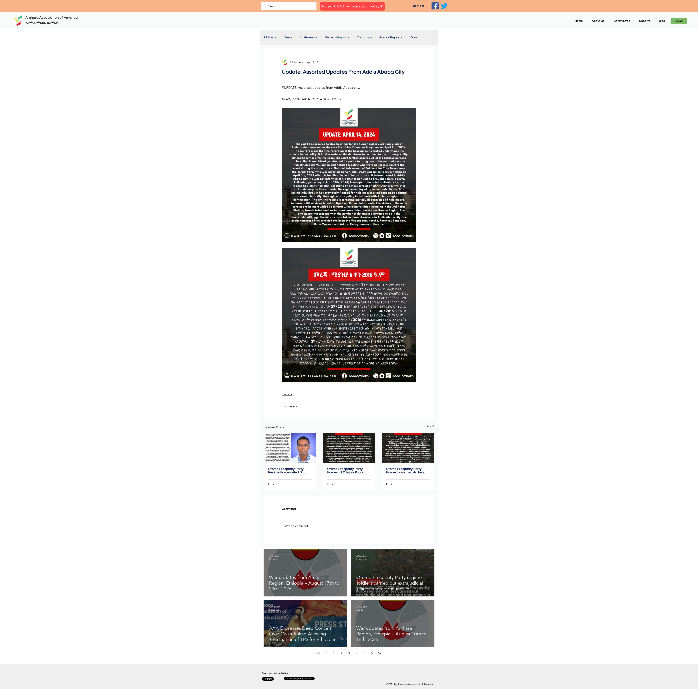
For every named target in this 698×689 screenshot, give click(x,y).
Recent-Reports (337, 37)
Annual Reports (390, 37)
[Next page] (372, 653)
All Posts (270, 37)
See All (430, 426)
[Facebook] (435, 5)
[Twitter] (444, 5)
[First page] (318, 653)
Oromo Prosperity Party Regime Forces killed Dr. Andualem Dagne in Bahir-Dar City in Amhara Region (287, 470)
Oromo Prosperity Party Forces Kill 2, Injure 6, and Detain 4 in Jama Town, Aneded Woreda (345, 470)
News (288, 37)
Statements (309, 37)
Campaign (364, 37)
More (413, 37)
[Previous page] (326, 653)
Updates (287, 394)
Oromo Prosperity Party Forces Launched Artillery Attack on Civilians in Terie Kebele (405, 470)
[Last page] (379, 653)
